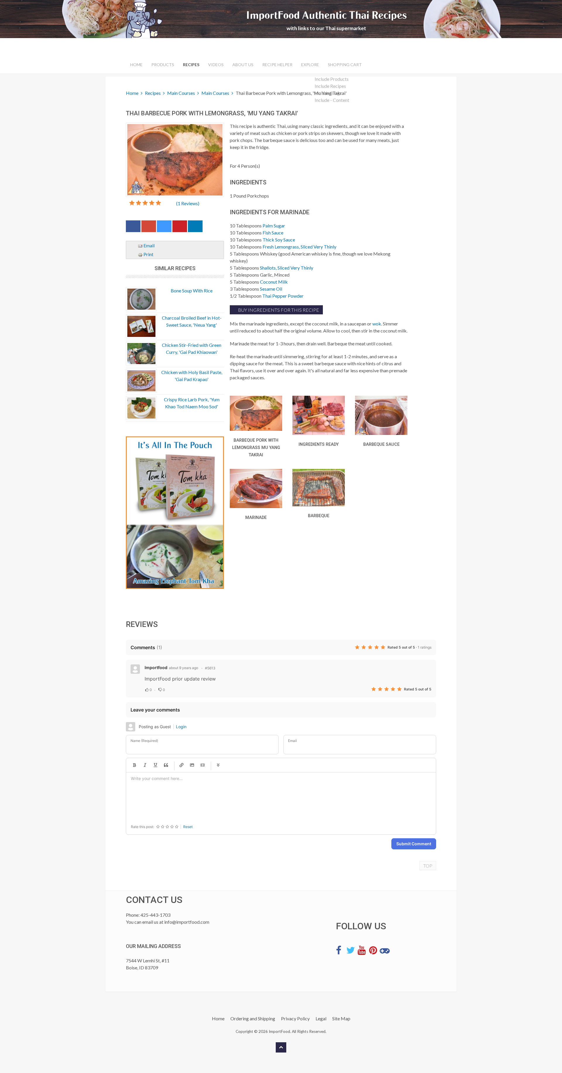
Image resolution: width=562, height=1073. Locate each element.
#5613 (210, 668)
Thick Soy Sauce (279, 239)
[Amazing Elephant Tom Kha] (175, 512)
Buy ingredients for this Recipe (278, 310)
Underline (155, 765)
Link (181, 765)
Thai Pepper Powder (283, 296)
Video (202, 765)
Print (148, 254)
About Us (242, 64)
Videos (216, 64)
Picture (192, 765)
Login (181, 726)
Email (149, 245)
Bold (134, 765)
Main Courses (181, 93)
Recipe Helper (277, 64)
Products (162, 64)
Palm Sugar (274, 225)
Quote (165, 765)
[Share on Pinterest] (179, 227)
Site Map (341, 1018)
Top (427, 865)
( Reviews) (187, 203)
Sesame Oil (271, 289)
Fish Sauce (273, 232)
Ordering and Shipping (252, 1018)
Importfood (156, 667)
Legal (321, 1018)
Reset (188, 827)
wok (376, 323)
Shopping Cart (345, 64)
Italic (144, 765)
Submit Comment (413, 843)
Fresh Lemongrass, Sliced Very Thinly (299, 246)
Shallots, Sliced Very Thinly (286, 267)
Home (136, 64)
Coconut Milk (274, 281)
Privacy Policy (295, 1018)
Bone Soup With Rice (192, 290)
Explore (310, 64)
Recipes (191, 64)
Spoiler (218, 765)
